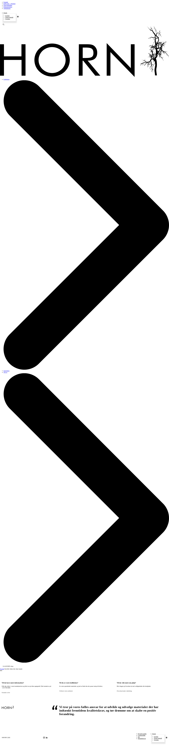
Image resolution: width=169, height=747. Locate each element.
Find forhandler (8, 5)
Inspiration (6, 371)
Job (139, 737)
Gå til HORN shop (8, 666)
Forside (2, 669)
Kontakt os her (6, 692)
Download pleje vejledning (124, 691)
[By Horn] (84, 76)
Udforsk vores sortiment (66, 691)
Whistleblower (142, 738)
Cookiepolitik (141, 735)
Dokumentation (8, 7)
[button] (10, 13)
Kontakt (6, 2)
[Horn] (8, 707)
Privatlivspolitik (142, 734)
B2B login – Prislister (9, 3)
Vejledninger (7, 8)
